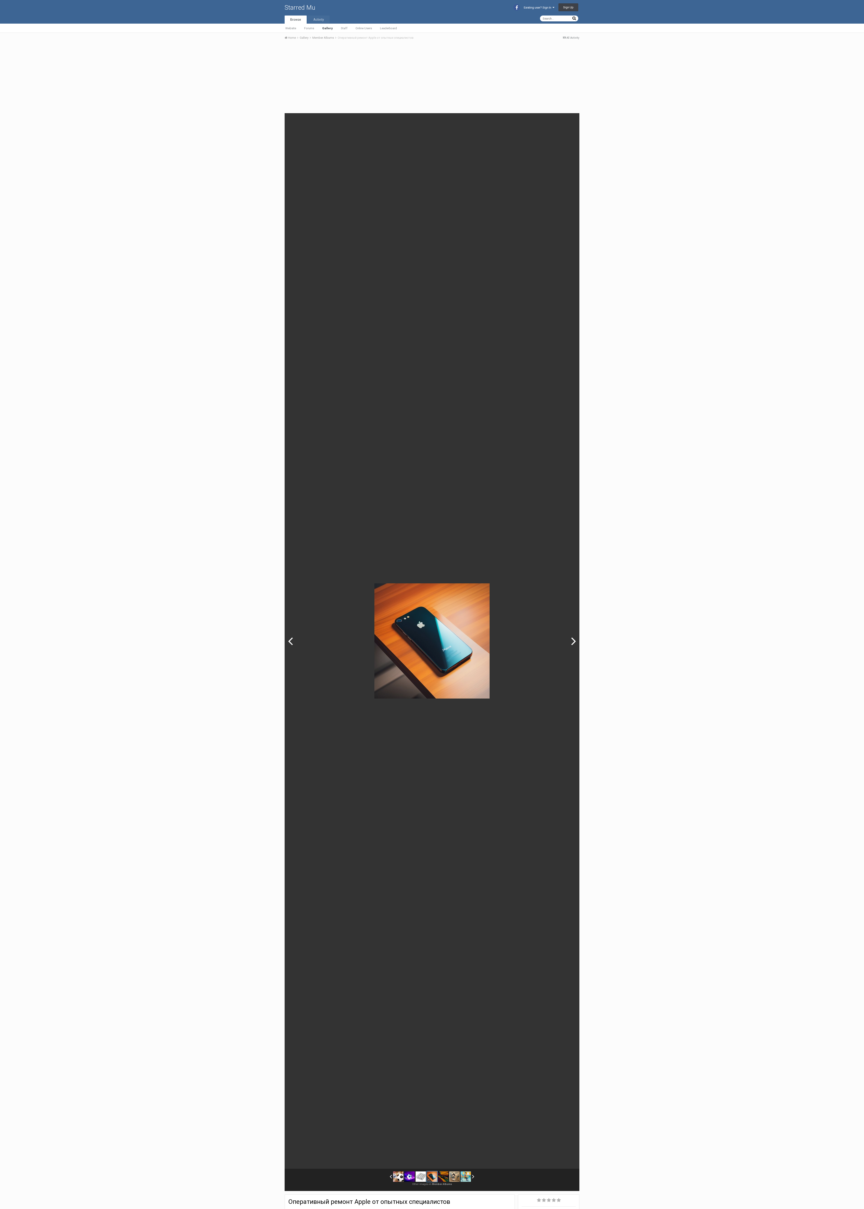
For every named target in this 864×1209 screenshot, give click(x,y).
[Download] (562, 120)
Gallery (327, 28)
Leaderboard (388, 28)
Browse (295, 19)
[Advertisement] (366, 77)
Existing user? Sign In (538, 7)
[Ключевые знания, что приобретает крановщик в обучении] (466, 1176)
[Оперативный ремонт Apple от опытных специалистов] (432, 1176)
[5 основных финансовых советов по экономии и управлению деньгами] (454, 1176)
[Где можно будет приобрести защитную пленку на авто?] (573, 641)
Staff (344, 28)
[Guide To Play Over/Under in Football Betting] (409, 1176)
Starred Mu (300, 7)
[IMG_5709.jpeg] (290, 641)
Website (290, 28)
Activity (318, 19)
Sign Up (568, 7)
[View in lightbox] (571, 120)
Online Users (364, 28)
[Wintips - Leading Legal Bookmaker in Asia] (398, 1176)
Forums (309, 28)
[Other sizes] (550, 120)
